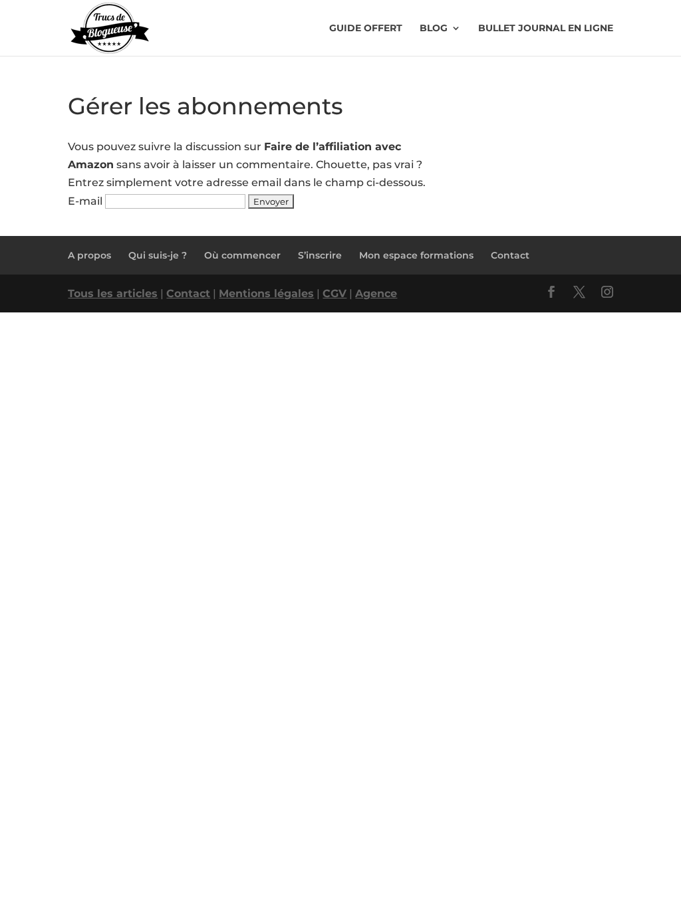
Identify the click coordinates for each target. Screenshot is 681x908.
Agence (376, 293)
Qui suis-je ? (157, 255)
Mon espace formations (416, 255)
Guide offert (365, 28)
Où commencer (242, 255)
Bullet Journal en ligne (545, 28)
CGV (334, 293)
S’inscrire (320, 255)
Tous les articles (113, 293)
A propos (89, 255)
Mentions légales (266, 293)
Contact (510, 255)
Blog (434, 28)
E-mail (85, 201)
